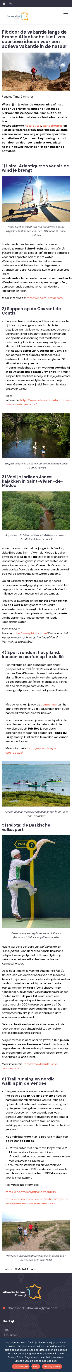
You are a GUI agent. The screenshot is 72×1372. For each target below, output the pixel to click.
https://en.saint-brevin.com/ (45, 298)
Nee (35, 1366)
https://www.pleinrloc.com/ (30, 633)
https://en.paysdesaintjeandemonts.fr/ (31, 1192)
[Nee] (67, 1355)
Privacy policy (52, 1366)
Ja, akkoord (21, 1366)
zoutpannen (49, 704)
